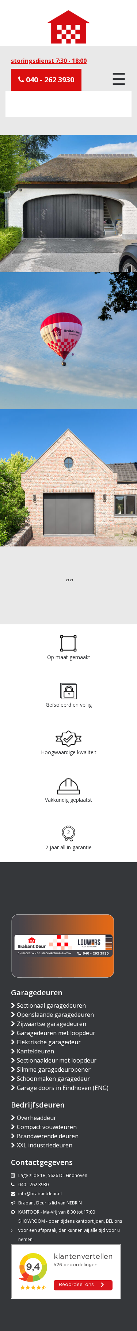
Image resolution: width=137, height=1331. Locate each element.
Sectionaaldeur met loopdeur (56, 1060)
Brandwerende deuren (48, 1136)
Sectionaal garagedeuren (51, 1005)
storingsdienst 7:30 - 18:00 (49, 61)
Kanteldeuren (35, 1051)
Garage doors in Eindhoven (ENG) (63, 1088)
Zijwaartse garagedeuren (51, 1024)
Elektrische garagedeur (49, 1042)
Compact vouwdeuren (47, 1127)
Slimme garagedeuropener (54, 1069)
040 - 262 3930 (49, 79)
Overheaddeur (36, 1118)
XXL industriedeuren (44, 1145)
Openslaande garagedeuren (55, 1015)
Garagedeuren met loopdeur (56, 1033)
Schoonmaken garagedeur (53, 1079)
